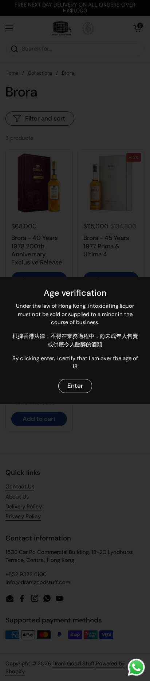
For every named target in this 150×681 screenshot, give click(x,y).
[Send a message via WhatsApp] (136, 667)
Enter (75, 386)
